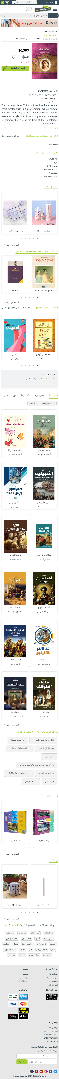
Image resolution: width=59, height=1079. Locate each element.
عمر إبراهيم (14, 664)
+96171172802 (51, 1035)
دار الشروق (49, 781)
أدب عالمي (10, 933)
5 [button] (21, 238)
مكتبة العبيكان (30, 781)
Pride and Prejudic (44, 291)
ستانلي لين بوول (43, 559)
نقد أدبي (11, 955)
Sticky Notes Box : (15, 231)
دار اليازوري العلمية (46, 773)
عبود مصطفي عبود (43, 611)
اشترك (21, 1061)
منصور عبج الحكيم (14, 611)
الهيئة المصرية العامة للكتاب (19, 773)
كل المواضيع (15, 925)
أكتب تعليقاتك (49, 379)
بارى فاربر (14, 507)
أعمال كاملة (48, 938)
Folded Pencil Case (44, 231)
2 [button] (33, 238)
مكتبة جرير (49, 757)
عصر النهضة (15, 712)
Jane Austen (49, 36)
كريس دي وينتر (43, 664)
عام (30, 950)
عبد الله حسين (14, 559)
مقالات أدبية (34, 955)
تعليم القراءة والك (15, 840)
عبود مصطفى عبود (14, 716)
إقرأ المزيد (53, 127)
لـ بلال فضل (15, 358)
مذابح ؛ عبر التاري (44, 450)
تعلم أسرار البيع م (15, 502)
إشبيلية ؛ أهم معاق (43, 502)
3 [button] (29, 238)
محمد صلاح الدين (43, 454)
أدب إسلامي (48, 933)
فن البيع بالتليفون (44, 660)
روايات (6, 944)
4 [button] (25, 238)
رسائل (15, 944)
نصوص (22, 955)
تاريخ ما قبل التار (15, 555)
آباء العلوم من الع (44, 607)
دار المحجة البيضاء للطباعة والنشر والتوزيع (36, 765)
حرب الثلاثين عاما (15, 607)
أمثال (38, 938)
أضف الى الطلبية (18, 68)
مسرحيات (47, 955)
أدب (7, 925)
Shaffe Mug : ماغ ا (15, 905)
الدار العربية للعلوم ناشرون (43, 740)
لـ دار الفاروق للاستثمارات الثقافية (43, 403)
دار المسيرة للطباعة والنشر (19, 748)
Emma (15, 291)
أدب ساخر (22, 933)
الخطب (53, 944)
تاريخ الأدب (41, 944)
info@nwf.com (51, 1038)
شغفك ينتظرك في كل (15, 450)
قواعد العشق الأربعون (43, 354)
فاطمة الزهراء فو (14, 454)
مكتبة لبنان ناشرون (46, 748)
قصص (22, 950)
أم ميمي (15, 354)
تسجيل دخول (50, 2)
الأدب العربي (26, 938)
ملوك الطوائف (44, 712)
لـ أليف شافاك (44, 358)
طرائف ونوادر (41, 950)
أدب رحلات (35, 933)
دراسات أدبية (27, 944)
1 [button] (37, 238)
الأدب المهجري (11, 938)
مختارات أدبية (9, 950)
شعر (53, 950)
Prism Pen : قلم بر (43, 905)
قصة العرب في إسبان (43, 555)
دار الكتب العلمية (17, 740)
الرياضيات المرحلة (44, 840)
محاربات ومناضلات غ (15, 660)
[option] (43, 213)
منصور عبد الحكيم (43, 507)
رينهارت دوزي (43, 716)
